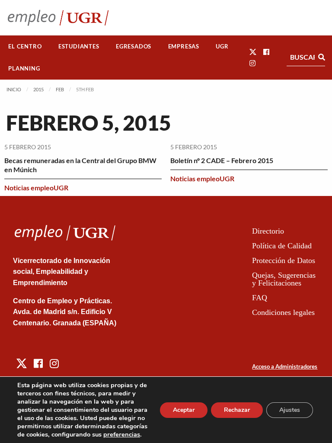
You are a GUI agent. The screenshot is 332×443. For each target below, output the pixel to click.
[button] (253, 52)
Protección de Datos (283, 260)
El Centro (25, 46)
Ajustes (289, 410)
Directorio (268, 231)
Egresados (133, 46)
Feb (60, 89)
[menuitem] (25, 46)
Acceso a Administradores (284, 366)
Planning (24, 68)
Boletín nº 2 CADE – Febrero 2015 (221, 160)
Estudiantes (78, 46)
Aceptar (184, 410)
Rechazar (237, 410)
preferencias (121, 434)
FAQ (259, 297)
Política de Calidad (282, 245)
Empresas (183, 46)
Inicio (13, 89)
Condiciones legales (283, 312)
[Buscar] (321, 57)
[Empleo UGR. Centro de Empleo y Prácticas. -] (58, 17)
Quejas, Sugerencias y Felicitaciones (284, 279)
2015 (38, 89)
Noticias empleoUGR (36, 187)
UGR (222, 46)
